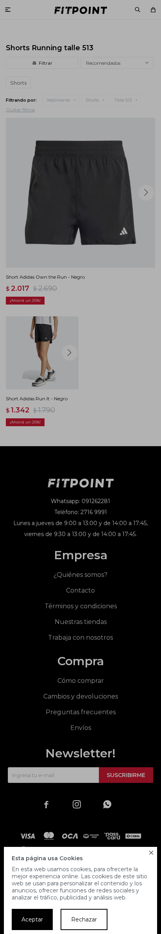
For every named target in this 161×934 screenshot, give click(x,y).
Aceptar (32, 919)
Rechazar (84, 919)
